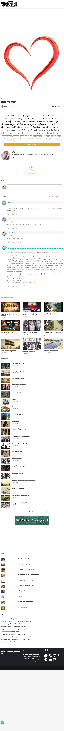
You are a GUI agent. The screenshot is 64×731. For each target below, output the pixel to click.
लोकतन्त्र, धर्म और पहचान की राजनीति (19, 444)
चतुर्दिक (31, 661)
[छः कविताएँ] (5, 402)
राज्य (39, 661)
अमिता (5, 106)
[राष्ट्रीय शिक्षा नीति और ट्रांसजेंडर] (53, 307)
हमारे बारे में (4, 652)
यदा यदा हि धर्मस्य (15, 421)
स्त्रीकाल (36, 656)
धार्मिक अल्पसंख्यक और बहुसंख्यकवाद (8, 350)
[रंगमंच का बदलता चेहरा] (5, 394)
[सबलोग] (9, 4)
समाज (27, 661)
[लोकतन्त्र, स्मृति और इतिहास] (5, 476)
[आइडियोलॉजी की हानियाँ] (5, 461)
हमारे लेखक (10, 652)
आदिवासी (35, 660)
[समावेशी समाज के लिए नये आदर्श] (32, 344)
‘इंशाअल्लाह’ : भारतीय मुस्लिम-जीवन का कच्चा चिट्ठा (13, 639)
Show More (31, 144)
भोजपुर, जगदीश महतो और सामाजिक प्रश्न (20, 495)
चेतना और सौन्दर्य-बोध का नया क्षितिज (19, 429)
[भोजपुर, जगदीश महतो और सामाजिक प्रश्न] (5, 498)
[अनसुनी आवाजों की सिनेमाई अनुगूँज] (5, 387)
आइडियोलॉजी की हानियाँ (17, 458)
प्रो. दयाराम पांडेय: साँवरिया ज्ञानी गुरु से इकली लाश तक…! (14, 637)
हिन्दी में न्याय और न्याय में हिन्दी (18, 363)
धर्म (38, 660)
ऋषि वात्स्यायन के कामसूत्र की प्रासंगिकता (26, 569)
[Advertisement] (32, 20)
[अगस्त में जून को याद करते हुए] (5, 416)
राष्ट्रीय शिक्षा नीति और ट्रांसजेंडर (51, 314)
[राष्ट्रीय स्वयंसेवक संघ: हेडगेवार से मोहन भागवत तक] (10, 307)
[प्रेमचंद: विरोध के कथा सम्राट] (5, 490)
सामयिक (24, 656)
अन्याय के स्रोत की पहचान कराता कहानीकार (11, 626)
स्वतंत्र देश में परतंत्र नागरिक (18, 378)
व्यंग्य (40, 656)
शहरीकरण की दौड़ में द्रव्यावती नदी (51, 350)
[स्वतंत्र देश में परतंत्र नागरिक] (5, 380)
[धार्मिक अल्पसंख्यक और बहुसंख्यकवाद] (10, 343)
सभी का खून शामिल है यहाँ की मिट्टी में (19, 503)
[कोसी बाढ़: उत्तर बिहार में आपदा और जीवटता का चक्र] (53, 325)
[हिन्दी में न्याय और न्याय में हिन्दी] (5, 366)
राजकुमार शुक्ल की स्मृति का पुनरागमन (19, 371)
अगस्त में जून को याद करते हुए (18, 414)
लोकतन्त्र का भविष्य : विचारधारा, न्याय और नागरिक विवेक (23, 480)
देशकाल (39, 658)
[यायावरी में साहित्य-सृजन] (5, 453)
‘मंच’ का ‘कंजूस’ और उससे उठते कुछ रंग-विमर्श (11, 634)
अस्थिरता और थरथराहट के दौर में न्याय (19, 466)
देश (36, 658)
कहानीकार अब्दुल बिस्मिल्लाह (8, 624)
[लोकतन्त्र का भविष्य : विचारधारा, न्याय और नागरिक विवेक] (5, 483)
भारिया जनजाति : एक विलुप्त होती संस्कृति (26, 585)
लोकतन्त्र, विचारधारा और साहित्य (18, 407)
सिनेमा (24, 658)
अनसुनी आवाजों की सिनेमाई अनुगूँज (19, 384)
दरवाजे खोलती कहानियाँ (7, 631)
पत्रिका (30, 654)
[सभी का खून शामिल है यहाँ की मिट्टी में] (5, 505)
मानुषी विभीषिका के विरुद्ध (7, 642)
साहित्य (27, 658)
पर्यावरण (30, 660)
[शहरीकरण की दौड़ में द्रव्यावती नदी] (53, 343)
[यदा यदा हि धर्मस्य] (5, 424)
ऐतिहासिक (36, 661)
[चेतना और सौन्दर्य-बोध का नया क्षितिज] (5, 431)
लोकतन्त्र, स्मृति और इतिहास (17, 473)
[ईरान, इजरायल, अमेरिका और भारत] (32, 307)
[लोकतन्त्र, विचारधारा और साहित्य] (5, 409)
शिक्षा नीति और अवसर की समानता (8, 332)
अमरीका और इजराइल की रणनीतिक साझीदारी (21, 436)
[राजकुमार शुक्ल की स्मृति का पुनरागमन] (5, 373)
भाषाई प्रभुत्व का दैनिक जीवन (23, 591)
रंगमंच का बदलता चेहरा (16, 392)
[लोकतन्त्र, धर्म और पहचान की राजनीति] (5, 446)
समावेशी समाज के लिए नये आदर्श (29, 351)
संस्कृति (24, 661)
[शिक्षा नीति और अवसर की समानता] (10, 325)
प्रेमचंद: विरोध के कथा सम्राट (18, 488)
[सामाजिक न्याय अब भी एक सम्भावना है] (32, 325)
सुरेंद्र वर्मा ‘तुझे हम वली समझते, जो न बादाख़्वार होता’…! (13, 621)
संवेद (2, 614)
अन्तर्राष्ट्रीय (32, 658)
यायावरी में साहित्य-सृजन (17, 451)
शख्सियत (34, 654)
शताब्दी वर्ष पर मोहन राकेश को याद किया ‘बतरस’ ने (12, 629)
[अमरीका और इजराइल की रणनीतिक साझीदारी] (5, 439)
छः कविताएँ (14, 399)
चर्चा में (3, 98)
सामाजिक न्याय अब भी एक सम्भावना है (30, 332)
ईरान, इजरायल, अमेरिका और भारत (30, 314)
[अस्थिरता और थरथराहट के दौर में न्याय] (5, 468)
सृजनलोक (29, 656)
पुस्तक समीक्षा (25, 660)
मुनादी (26, 654)
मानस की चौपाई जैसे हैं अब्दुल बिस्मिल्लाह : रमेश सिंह (13, 619)
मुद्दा (32, 656)
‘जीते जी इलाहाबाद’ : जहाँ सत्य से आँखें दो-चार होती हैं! (28, 574)
